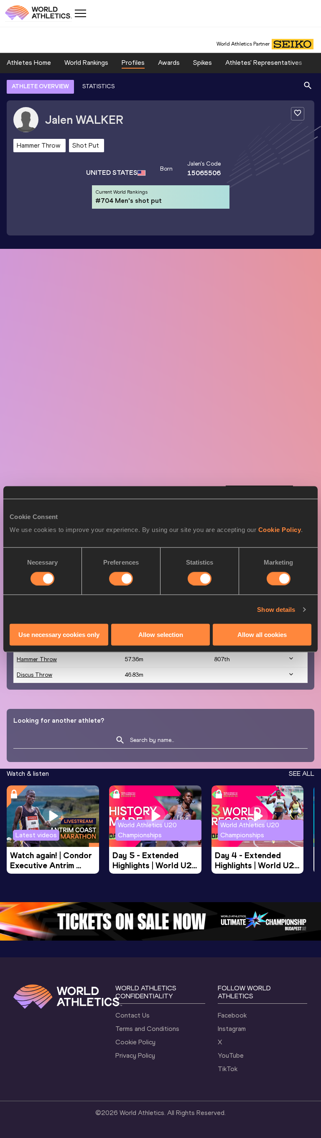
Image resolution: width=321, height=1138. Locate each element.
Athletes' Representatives (263, 62)
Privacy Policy (135, 1055)
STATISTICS (98, 86)
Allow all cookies (262, 634)
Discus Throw (34, 674)
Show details (276, 609)
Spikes (202, 62)
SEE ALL (301, 773)
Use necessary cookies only (58, 634)
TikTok (227, 1069)
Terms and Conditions (147, 1029)
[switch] (121, 578)
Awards (169, 62)
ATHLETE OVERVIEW (40, 86)
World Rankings (86, 62)
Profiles (133, 62)
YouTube (231, 1055)
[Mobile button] (80, 13)
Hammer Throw (37, 659)
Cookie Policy (279, 529)
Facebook (232, 1015)
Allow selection (160, 634)
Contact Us (132, 1015)
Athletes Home (29, 62)
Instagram (232, 1029)
